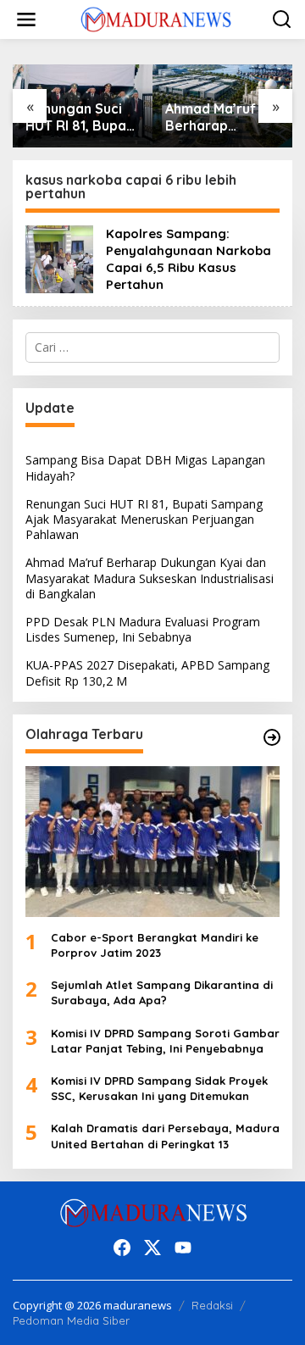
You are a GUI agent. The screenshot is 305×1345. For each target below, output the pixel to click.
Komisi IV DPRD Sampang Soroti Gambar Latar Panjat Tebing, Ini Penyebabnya (165, 1040)
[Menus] (26, 19)
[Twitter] (152, 1248)
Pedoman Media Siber (71, 1320)
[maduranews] (156, 18)
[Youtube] (183, 1248)
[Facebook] (122, 1248)
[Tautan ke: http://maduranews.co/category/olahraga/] (272, 737)
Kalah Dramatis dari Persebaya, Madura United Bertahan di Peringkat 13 (165, 1135)
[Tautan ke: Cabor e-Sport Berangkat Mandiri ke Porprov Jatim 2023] (152, 841)
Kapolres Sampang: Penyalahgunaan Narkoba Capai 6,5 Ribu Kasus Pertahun (188, 258)
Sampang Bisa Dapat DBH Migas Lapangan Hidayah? (145, 467)
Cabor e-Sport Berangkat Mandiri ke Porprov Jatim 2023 (154, 945)
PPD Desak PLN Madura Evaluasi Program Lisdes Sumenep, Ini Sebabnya (142, 629)
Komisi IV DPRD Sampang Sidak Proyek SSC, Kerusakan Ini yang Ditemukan (159, 1088)
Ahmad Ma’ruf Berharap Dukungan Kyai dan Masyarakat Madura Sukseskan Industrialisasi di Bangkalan (218, 118)
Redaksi (212, 1305)
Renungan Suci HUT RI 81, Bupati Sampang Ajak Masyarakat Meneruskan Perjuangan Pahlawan (80, 118)
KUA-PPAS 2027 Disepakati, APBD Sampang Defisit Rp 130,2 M (147, 672)
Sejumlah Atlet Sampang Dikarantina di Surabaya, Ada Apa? (162, 992)
